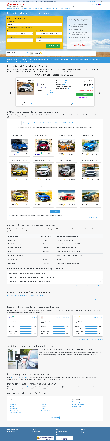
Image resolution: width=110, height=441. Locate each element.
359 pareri (15, 323)
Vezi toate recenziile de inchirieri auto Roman (88, 339)
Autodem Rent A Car (62, 317)
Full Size (42, 123)
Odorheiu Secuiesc (15, 412)
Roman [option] (10, 24)
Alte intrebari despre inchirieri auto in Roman (88, 286)
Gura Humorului (46, 410)
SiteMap (83, 433)
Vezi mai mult (55, 211)
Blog (82, 431)
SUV (64, 123)
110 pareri (48, 323)
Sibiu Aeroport (76, 406)
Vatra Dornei (13, 408)
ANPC (57, 434)
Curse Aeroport (65, 9)
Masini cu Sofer (38, 9)
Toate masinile (15, 123)
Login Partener (11, 431)
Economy (26, 123)
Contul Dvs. (94, 4)
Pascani (43, 406)
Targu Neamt (13, 410)
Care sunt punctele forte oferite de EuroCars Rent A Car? (25, 295)
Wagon (57, 123)
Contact (34, 433)
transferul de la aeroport (19, 377)
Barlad (11, 406)
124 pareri (80, 323)
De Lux (50, 123)
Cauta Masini (53, 46)
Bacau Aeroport (77, 402)
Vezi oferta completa (86, 91)
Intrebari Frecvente (37, 431)
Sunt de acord (91, 1)
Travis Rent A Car (96, 317)
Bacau (11, 402)
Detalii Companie (60, 433)
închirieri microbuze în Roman (21, 387)
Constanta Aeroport (78, 404)
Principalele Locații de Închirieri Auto (19, 9)
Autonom (34, 317)
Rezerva (84, 95)
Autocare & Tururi (51, 9)
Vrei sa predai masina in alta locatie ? (21, 27)
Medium (34, 123)
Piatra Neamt (45, 402)
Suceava (43, 404)
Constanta (12, 404)
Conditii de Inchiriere (61, 431)
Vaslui (43, 408)
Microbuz (72, 123)
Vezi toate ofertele (95, 217)
